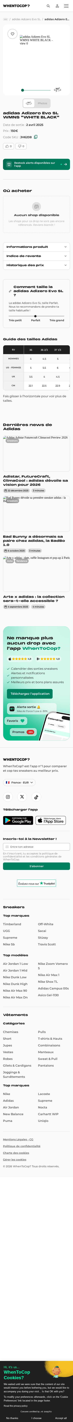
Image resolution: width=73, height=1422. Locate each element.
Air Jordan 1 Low (15, 964)
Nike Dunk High (15, 984)
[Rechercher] (48, 6)
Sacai (42, 931)
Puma (7, 1121)
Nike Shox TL (48, 981)
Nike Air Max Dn (15, 997)
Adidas (8, 1100)
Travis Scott (47, 944)
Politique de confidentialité (21, 1146)
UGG (6, 931)
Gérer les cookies (14, 1159)
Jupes (7, 1045)
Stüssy (43, 937)
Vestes (8, 1052)
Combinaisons (49, 1045)
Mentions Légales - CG (18, 1139)
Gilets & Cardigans (17, 1065)
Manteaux (46, 1052)
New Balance (13, 1114)
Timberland (12, 924)
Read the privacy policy (16, 1406)
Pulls (42, 1032)
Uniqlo (43, 1121)
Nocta (42, 1107)
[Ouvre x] (22, 797)
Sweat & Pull (47, 1059)
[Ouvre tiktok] (36, 797)
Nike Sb (9, 944)
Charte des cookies (16, 1153)
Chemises (10, 1032)
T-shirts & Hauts (50, 1038)
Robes (8, 1059)
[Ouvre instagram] (8, 797)
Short (7, 1038)
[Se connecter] (57, 6)
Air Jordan (11, 1107)
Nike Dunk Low (15, 977)
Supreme (10, 937)
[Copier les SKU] (36, 137)
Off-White (45, 924)
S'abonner (37, 866)
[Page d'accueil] (16, 6)
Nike (6, 1094)
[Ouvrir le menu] (66, 6)
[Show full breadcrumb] (5, 19)
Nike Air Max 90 (15, 990)
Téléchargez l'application (30, 693)
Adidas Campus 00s (53, 988)
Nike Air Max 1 (48, 975)
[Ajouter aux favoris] (12, 34)
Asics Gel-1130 (48, 995)
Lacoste (44, 1094)
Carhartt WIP (48, 1114)
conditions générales (43, 856)
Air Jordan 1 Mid (15, 970)
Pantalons (46, 1065)
